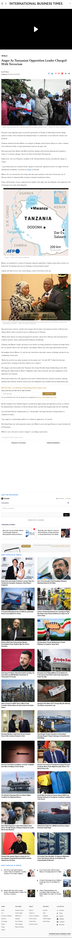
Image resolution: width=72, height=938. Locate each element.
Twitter (29, 169)
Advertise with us (33, 924)
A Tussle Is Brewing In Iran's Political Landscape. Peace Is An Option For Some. (50, 881)
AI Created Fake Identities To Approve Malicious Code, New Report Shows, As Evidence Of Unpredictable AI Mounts (53, 858)
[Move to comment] (69, 73)
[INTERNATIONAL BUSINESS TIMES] (36, 3)
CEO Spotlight (18, 924)
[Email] (65, 73)
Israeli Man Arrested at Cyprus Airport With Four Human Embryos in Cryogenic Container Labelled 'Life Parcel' (54, 797)
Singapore (45, 915)
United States (46, 921)
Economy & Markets (6, 915)
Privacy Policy (53, 397)
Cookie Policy (32, 921)
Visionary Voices (19, 910)
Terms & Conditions (34, 915)
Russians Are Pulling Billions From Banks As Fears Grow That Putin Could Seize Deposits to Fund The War (53, 675)
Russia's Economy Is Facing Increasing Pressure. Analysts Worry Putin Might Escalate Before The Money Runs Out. (54, 766)
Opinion (3, 929)
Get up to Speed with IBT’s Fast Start (60, 545)
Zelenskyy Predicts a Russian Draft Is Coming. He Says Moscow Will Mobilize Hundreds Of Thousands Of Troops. (17, 675)
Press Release (19, 921)
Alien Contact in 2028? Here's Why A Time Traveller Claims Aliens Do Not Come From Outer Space (17, 705)
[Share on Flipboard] (59, 73)
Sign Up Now (26, 546)
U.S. (2, 913)
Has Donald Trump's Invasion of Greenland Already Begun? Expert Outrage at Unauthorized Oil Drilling (53, 736)
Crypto (3, 927)
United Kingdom (47, 918)
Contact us (32, 913)
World (2, 910)
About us (31, 910)
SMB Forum (18, 915)
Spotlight (17, 918)
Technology (4, 921)
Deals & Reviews (19, 927)
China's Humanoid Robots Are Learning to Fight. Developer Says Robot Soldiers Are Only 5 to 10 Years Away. (53, 613)
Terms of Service (42, 397)
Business (3, 918)
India (44, 913)
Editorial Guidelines (53, 443)
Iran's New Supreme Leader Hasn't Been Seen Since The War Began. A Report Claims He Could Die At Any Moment (17, 827)
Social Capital (18, 913)
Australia (45, 910)
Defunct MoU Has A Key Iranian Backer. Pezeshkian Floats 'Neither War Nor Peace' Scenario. (15, 644)
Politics (3, 924)
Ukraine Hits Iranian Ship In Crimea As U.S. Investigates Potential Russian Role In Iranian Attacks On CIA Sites (16, 858)
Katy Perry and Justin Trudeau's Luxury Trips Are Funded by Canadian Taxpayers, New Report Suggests (17, 583)
